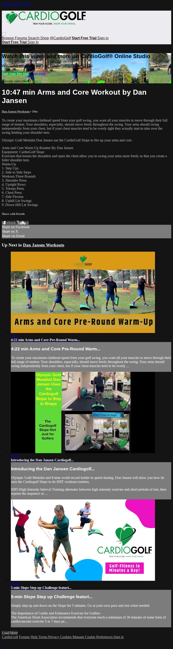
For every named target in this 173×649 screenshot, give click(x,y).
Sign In (33, 42)
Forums (21, 38)
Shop (44, 38)
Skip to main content (16, 4)
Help (35, 637)
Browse (8, 38)
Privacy (54, 637)
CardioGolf (10, 637)
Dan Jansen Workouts (16, 111)
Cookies (66, 637)
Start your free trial (15, 73)
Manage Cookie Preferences (93, 637)
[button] (4, 33)
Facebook (9, 223)
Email (24, 223)
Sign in (103, 38)
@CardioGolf (60, 38)
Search (34, 38)
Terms (43, 637)
